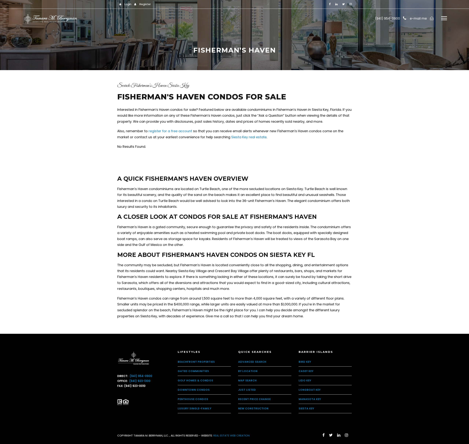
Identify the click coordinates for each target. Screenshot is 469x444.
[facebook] (330, 4)
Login (127, 4)
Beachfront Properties (196, 362)
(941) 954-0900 (140, 376)
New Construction (253, 408)
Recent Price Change (254, 399)
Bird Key (305, 362)
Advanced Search (252, 362)
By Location (248, 371)
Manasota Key (310, 399)
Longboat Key (310, 390)
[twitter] (343, 4)
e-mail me (418, 18)
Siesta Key (306, 408)
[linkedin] (336, 4)
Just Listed (247, 390)
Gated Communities (193, 371)
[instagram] (350, 4)
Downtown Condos (194, 390)
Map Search (247, 380)
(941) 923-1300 (139, 381)
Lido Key (305, 380)
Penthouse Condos (193, 399)
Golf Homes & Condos (195, 380)
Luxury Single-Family (194, 408)
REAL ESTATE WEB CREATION (231, 435)
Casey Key (306, 371)
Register (145, 4)
